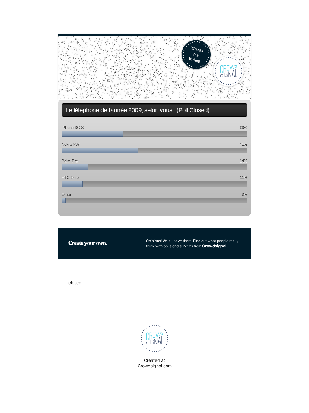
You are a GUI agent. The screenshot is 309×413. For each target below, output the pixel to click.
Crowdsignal (214, 245)
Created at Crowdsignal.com (155, 363)
